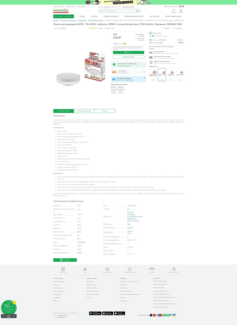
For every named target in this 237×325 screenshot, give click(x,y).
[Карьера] (152, 268)
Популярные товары (58, 281)
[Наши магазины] (107, 269)
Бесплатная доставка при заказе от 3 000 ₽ (166, 53)
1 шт (78, 218)
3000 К (79, 252)
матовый (130, 231)
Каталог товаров (58, 278)
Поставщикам (123, 284)
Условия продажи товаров (160, 281)
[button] (63, 16)
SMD (128, 224)
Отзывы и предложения (93, 291)
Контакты (89, 297)
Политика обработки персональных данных (164, 297)
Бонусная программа (158, 287)
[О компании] (63, 269)
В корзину (129, 52)
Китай (79, 246)
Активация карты (70, 6)
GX (128, 209)
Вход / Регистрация (172, 6)
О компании (123, 297)
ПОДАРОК (9, 316)
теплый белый (131, 205)
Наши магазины (57, 294)
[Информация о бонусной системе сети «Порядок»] (125, 44)
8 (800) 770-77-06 (116, 7)
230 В (79, 232)
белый (129, 233)
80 (78, 235)
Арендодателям (124, 288)
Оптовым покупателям (125, 291)
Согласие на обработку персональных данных (165, 303)
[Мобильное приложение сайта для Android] (95, 313)
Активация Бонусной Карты (160, 291)
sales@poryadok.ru (61, 317)
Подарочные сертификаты (160, 284)
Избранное (56, 285)
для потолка (131, 214)
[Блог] (85, 269)
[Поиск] (137, 11)
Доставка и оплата (128, 7)
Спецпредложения (58, 288)
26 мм (79, 225)
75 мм (79, 228)
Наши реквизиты (124, 301)
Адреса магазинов (58, 6)
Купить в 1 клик (128, 57)
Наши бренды (56, 297)
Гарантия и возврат (91, 288)
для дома (130, 212)
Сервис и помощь (92, 278)
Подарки (55, 301)
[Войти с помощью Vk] (180, 6)
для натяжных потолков (135, 216)
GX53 (79, 249)
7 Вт (78, 205)
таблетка (130, 227)
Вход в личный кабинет (93, 294)
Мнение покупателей (124, 66)
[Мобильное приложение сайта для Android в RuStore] (119, 313)
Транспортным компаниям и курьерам (130, 294)
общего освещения (133, 221)
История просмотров (58, 291)
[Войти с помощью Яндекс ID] (183, 6)
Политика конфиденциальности (161, 294)
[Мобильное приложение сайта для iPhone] (107, 313)
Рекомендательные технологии (161, 307)
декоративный (132, 219)
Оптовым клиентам (81, 6)
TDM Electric (81, 242)
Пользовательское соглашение (161, 300)
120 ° (79, 239)
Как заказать (90, 281)
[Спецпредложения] (129, 269)
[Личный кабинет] (174, 269)
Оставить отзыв (110, 28)
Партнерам (123, 278)
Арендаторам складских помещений (129, 281)
